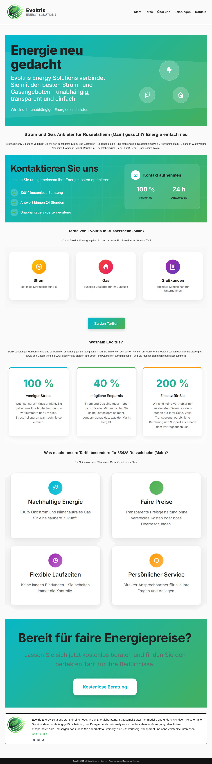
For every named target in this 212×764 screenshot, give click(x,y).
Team (111, 761)
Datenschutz (127, 761)
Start (137, 11)
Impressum (118, 761)
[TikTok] (43, 740)
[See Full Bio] (49, 734)
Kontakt (200, 11)
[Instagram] (38, 740)
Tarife (149, 11)
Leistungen (183, 11)
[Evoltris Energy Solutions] (32, 12)
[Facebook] (34, 740)
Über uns (163, 11)
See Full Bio (39, 733)
